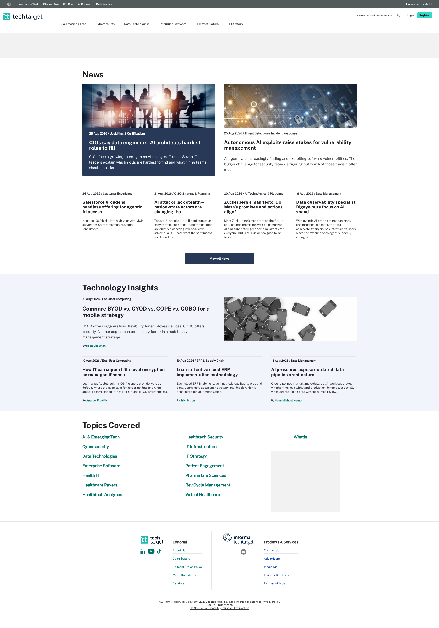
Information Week (29, 4)
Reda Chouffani (96, 345)
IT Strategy (235, 24)
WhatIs (300, 437)
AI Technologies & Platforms (264, 193)
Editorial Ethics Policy (187, 567)
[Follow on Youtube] (151, 552)
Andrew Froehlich (97, 400)
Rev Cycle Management (207, 485)
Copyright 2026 (196, 601)
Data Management (328, 193)
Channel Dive (51, 4)
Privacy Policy (271, 601)
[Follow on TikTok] (159, 552)
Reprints (179, 583)
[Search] (398, 16)
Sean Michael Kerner (288, 400)
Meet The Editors (184, 575)
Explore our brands (417, 4)
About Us (179, 550)
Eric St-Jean (188, 400)
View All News (219, 258)
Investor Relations (276, 575)
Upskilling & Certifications (128, 133)
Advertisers (272, 558)
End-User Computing (116, 299)
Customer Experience (117, 193)
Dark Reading (104, 4)
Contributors (181, 558)
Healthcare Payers (99, 485)
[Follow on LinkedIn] (143, 552)
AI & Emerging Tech (72, 24)
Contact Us (271, 550)
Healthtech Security (204, 437)
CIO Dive (68, 4)
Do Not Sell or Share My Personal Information (219, 608)
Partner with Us (274, 583)
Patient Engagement (204, 465)
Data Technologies (137, 24)
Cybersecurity (105, 24)
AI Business (85, 4)
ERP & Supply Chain (211, 360)
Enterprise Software (172, 24)
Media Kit (270, 567)
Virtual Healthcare (202, 494)
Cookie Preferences (220, 605)
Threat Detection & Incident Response (271, 133)
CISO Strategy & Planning (192, 193)
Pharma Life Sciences (205, 475)
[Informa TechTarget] (9, 4)
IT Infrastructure (207, 24)
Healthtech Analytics (102, 494)
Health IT (90, 475)
